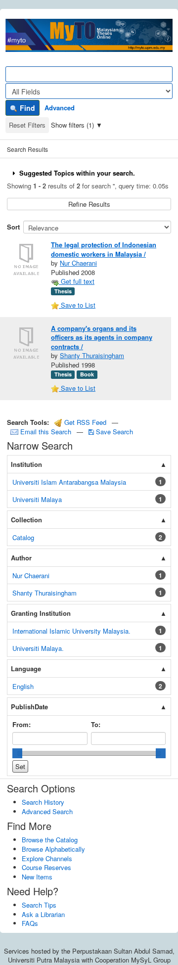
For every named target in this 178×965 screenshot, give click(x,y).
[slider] (17, 753)
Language (26, 668)
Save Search (113, 431)
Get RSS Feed (84, 422)
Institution (26, 464)
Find (26, 108)
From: (21, 724)
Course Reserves (46, 867)
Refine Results (89, 204)
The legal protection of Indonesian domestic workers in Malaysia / (103, 249)
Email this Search (45, 431)
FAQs (30, 923)
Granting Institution (41, 613)
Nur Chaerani (78, 263)
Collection (26, 519)
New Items (37, 876)
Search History (43, 802)
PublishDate (29, 706)
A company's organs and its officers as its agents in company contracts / (101, 337)
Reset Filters (27, 125)
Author (21, 557)
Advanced (59, 107)
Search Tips (39, 905)
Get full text (76, 281)
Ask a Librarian (43, 914)
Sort (13, 226)
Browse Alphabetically (53, 849)
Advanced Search (47, 811)
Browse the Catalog (50, 839)
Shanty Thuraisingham (92, 355)
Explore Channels (47, 858)
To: (95, 724)
